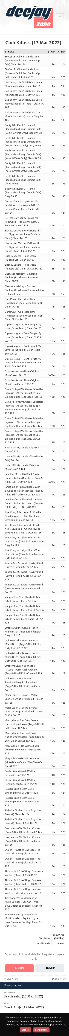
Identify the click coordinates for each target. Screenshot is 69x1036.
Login (19, 968)
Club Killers (12, 978)
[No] (64, 1024)
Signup (50, 968)
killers (63, 978)
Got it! (25, 1029)
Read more (41, 1029)
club (57, 978)
